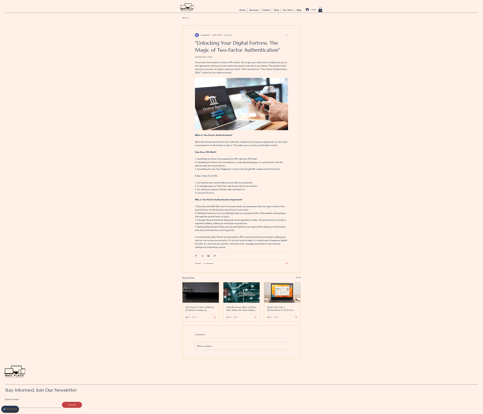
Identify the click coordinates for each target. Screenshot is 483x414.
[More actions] (286, 35)
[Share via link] (214, 256)
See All (298, 277)
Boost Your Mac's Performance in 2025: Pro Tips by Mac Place (280, 309)
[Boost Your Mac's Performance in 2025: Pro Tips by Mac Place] (282, 292)
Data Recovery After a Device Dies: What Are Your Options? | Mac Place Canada (241, 309)
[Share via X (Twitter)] (202, 256)
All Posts (185, 18)
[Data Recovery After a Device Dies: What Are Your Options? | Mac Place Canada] (241, 292)
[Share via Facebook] (196, 256)
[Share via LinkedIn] (208, 256)
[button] (320, 9)
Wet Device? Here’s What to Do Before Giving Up (200, 309)
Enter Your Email (11, 400)
